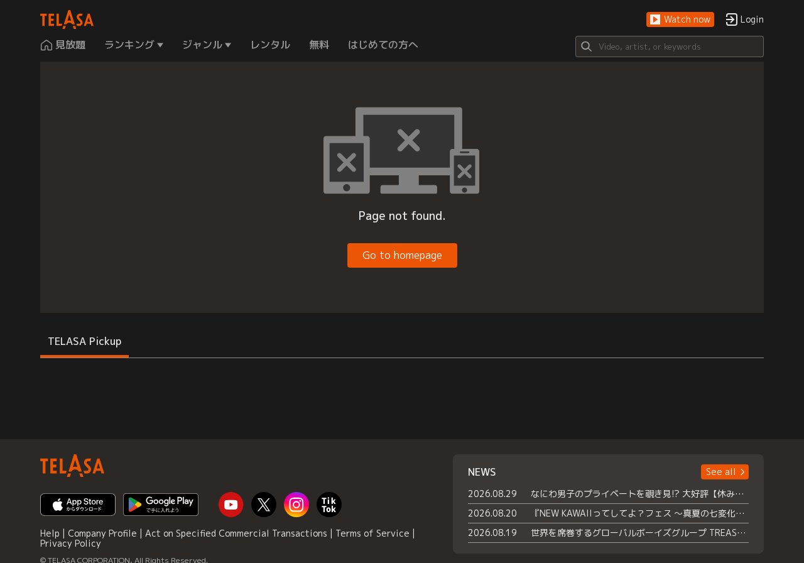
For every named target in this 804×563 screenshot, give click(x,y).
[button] (680, 20)
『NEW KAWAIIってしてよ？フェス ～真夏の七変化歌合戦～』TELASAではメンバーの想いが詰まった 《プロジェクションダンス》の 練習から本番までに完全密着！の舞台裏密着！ (640, 513)
